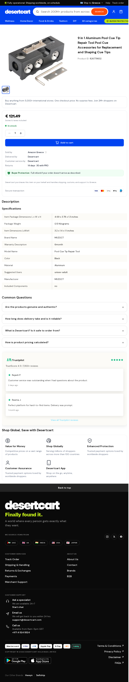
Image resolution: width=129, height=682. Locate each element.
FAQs (119, 663)
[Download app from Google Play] (16, 660)
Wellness (9, 21)
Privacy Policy (114, 651)
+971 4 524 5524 (21, 632)
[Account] (114, 11)
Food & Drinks (46, 21)
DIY (74, 21)
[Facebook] (121, 537)
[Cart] (121, 11)
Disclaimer (116, 657)
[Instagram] (107, 537)
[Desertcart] (17, 12)
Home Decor (26, 21)
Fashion (63, 21)
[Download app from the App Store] (40, 660)
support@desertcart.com (27, 619)
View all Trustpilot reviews (64, 420)
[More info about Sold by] (45, 152)
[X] (114, 537)
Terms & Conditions (110, 646)
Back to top (64, 487)
